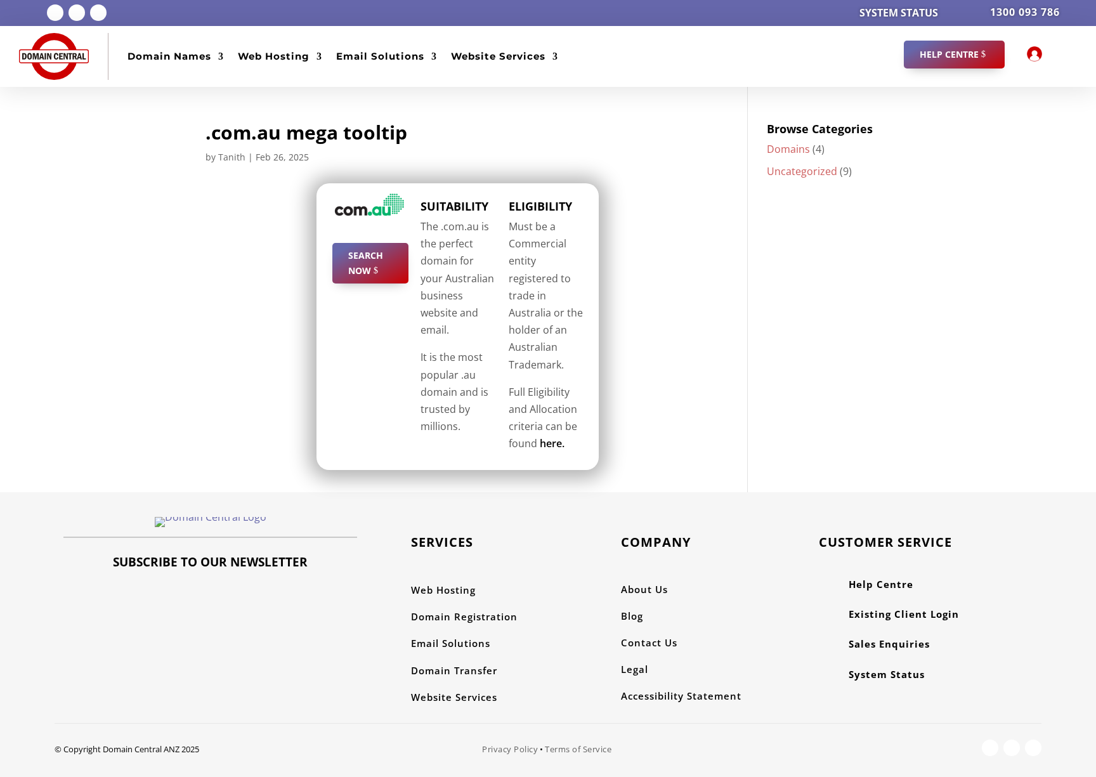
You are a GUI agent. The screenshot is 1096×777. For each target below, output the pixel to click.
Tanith (231, 157)
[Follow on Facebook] (55, 12)
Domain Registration (464, 616)
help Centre (949, 54)
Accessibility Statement (681, 695)
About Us (644, 589)
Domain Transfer (454, 670)
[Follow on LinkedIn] (98, 12)
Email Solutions (380, 56)
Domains (788, 149)
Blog (632, 616)
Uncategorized (802, 171)
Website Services (498, 56)
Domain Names (169, 56)
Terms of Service (578, 749)
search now (365, 263)
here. (550, 443)
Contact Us (649, 642)
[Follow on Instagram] (76, 12)
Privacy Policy (510, 749)
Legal (634, 669)
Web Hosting (274, 56)
